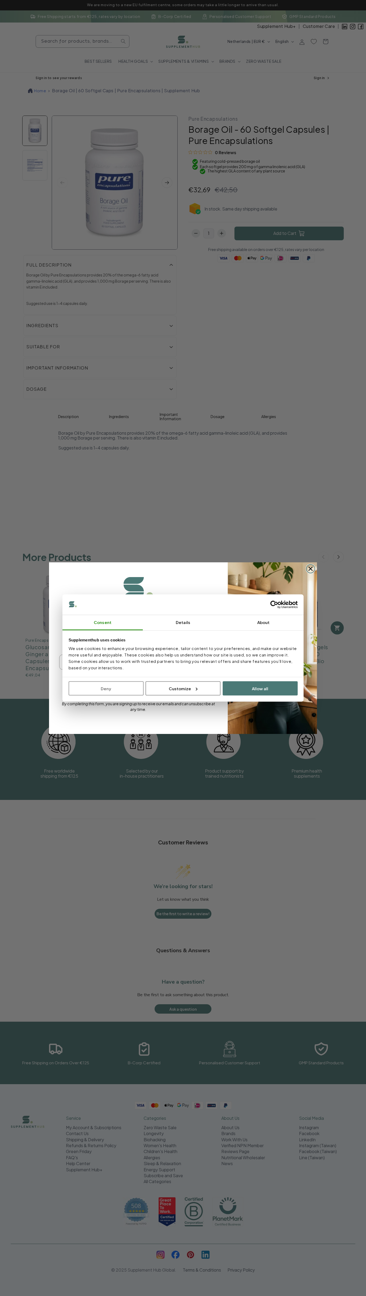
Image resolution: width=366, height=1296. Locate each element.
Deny (106, 688)
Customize (180, 688)
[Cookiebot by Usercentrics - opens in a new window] (274, 605)
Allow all (260, 688)
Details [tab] (183, 622)
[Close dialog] (310, 568)
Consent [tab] (102, 622)
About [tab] (263, 622)
